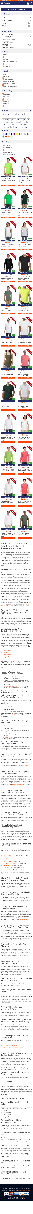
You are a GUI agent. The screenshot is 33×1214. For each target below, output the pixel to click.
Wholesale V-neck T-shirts (10, 1050)
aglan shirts (9, 737)
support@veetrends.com (25, 1190)
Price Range (6, 142)
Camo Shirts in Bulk (8, 872)
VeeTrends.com (16, 1195)
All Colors (5, 130)
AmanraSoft (22, 1197)
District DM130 (8, 861)
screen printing (4, 1031)
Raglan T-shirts (16, 1012)
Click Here (10, 0)
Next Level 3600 (8, 867)
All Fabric (5, 71)
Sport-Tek (6, 659)
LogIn (28, 4)
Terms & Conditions (20, 1198)
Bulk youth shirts (18, 714)
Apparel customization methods (19, 784)
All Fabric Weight (8, 91)
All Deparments (7, 14)
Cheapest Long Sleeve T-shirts (11, 1045)
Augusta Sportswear (9, 657)
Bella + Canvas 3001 (9, 855)
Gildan (5, 652)
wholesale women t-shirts (11, 691)
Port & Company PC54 (9, 863)
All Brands (5, 51)
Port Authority (7, 654)
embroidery (16, 804)
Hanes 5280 (7, 870)
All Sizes (5, 111)
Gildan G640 (7, 865)
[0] (31, 3)
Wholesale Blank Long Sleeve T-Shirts (13, 1047)
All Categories (7, 31)
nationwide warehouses (12, 686)
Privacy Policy (11, 1198)
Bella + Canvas (7, 650)
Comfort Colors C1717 (9, 859)
